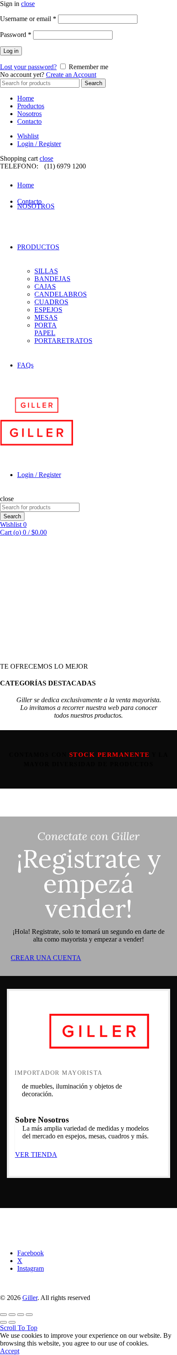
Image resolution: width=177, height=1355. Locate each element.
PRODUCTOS (38, 247)
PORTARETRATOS (63, 340)
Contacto (29, 121)
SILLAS (46, 271)
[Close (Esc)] (3, 1314)
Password (15, 34)
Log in (10, 51)
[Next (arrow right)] (12, 1322)
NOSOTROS (36, 206)
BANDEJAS (52, 278)
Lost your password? (28, 66)
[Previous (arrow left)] (3, 1322)
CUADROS (51, 302)
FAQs (25, 365)
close (28, 3)
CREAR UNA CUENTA (46, 957)
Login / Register (39, 143)
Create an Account (71, 74)
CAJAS (45, 286)
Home (25, 98)
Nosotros (29, 113)
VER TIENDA (36, 1154)
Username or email (28, 18)
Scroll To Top (18, 1327)
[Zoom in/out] (29, 1314)
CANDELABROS (60, 294)
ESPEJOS (48, 309)
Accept (9, 1351)
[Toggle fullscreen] (20, 1314)
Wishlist (28, 136)
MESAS (46, 317)
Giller (29, 1297)
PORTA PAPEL (45, 328)
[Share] (12, 1314)
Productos (30, 106)
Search (93, 83)
